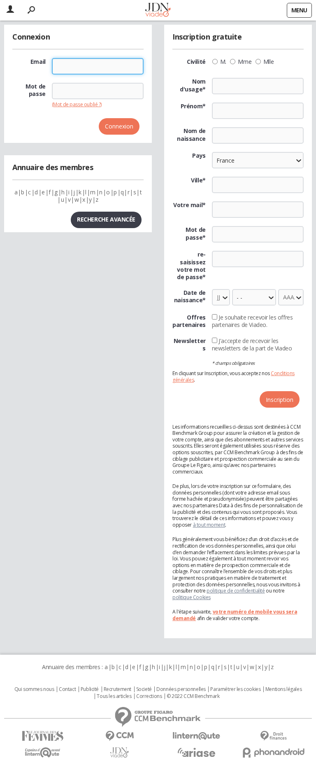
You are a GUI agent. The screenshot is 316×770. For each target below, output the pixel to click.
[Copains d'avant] (42, 752)
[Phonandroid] (273, 752)
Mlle (268, 61)
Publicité (90, 689)
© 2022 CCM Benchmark (193, 696)
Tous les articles (114, 696)
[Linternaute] (196, 736)
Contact (67, 689)
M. (223, 61)
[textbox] (258, 185)
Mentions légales (283, 689)
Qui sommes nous (34, 689)
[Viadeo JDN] (119, 752)
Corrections (149, 696)
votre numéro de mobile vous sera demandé (234, 615)
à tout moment (209, 524)
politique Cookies (191, 597)
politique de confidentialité (236, 590)
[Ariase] (196, 752)
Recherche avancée (106, 219)
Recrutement (117, 689)
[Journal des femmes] (42, 736)
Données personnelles (181, 689)
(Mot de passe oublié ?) (77, 104)
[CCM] (119, 736)
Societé (144, 689)
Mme (244, 61)
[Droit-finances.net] (273, 736)
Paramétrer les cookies (235, 689)
